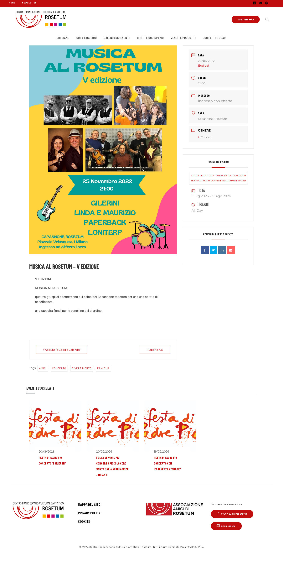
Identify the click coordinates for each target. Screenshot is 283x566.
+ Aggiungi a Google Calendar (61, 349)
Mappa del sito (89, 504)
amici (43, 368)
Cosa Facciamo (86, 37)
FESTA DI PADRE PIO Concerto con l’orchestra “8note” (167, 463)
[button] (266, 19)
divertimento (82, 368)
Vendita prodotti (183, 37)
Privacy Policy (89, 513)
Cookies (84, 521)
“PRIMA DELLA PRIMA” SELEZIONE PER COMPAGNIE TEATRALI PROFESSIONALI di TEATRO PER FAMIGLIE (218, 178)
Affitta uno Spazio (150, 37)
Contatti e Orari (215, 37)
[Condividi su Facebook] (205, 250)
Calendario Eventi (117, 37)
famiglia (103, 368)
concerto (59, 368)
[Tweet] (213, 250)
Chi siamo (63, 37)
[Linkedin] (222, 250)
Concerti (206, 137)
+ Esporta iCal (155, 349)
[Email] (231, 250)
